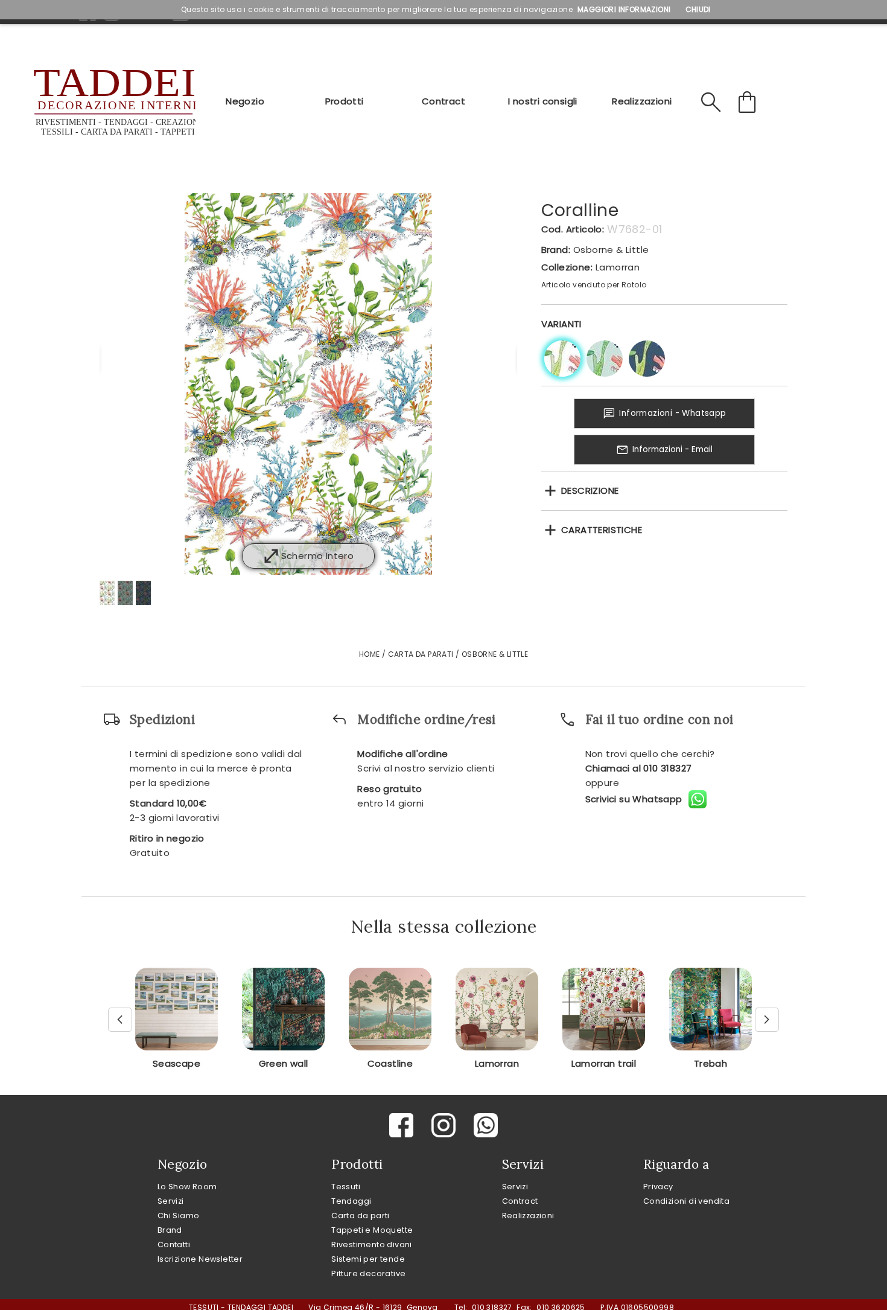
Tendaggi (351, 1201)
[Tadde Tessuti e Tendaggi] (113, 102)
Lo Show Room (187, 1186)
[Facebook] (401, 1125)
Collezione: (567, 267)
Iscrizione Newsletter (200, 1259)
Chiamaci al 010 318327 (638, 768)
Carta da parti (360, 1215)
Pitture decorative (368, 1273)
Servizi (170, 1201)
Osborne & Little (611, 249)
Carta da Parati (421, 654)
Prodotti (344, 101)
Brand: (555, 249)
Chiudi (698, 9)
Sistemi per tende (368, 1259)
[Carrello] (749, 102)
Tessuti (345, 1186)
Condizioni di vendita (686, 1201)
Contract (443, 101)
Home (369, 654)
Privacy (658, 1186)
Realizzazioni (642, 101)
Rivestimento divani (371, 1244)
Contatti (173, 1244)
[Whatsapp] (486, 1125)
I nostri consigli (542, 101)
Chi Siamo (178, 1215)
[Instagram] (443, 1125)
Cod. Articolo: (573, 229)
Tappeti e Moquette (372, 1230)
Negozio (245, 101)
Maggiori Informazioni (623, 9)
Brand (169, 1230)
